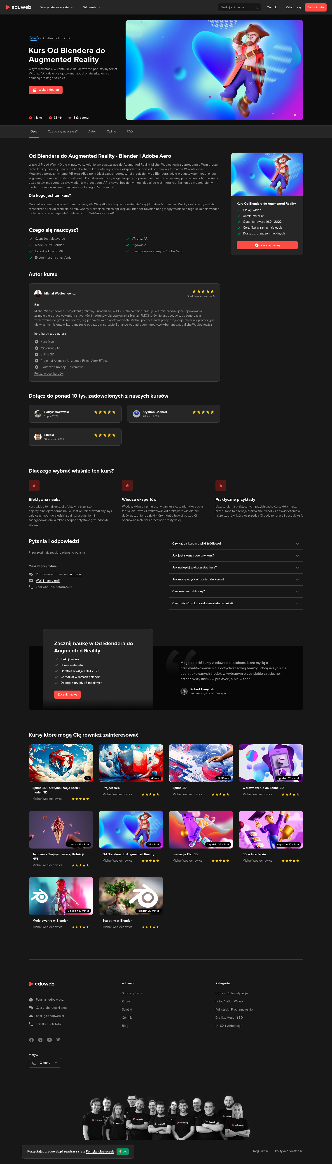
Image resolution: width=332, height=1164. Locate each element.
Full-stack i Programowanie (234, 1009)
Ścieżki (127, 1009)
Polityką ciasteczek (100, 1151)
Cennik (272, 7)
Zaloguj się (293, 7)
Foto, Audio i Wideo (229, 1001)
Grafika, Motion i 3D (229, 1018)
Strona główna (132, 993)
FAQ (130, 131)
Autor (92, 131)
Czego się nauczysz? (62, 131)
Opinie (111, 131)
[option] (45, 1073)
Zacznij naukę (67, 694)
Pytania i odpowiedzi (50, 1000)
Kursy (126, 1001)
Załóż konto (315, 7)
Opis (33, 131)
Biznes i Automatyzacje (231, 993)
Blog (125, 1026)
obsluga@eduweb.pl (50, 1016)
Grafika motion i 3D (56, 38)
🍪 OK (122, 1151)
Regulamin (260, 1151)
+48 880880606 (60, 587)
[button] (72, 7)
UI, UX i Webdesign (228, 1026)
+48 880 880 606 (48, 1024)
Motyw (33, 1055)
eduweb (127, 983)
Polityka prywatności (289, 1151)
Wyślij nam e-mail (48, 580)
